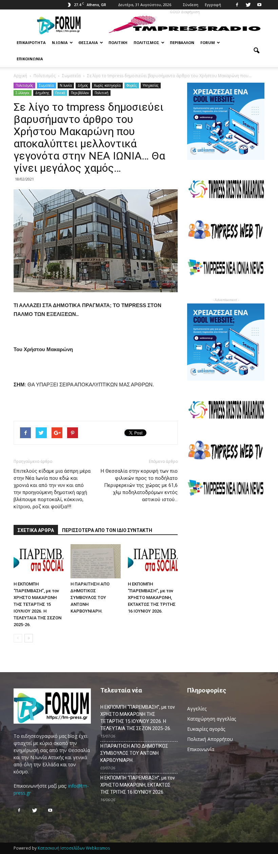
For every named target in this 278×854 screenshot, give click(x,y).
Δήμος (83, 85)
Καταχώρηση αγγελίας (211, 719)
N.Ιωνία (66, 85)
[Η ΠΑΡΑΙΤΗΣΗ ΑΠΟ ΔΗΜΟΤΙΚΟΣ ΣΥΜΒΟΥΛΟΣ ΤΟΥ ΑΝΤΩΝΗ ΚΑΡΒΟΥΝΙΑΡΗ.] (95, 561)
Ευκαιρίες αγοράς (206, 729)
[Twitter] (248, 5)
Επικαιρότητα (31, 42)
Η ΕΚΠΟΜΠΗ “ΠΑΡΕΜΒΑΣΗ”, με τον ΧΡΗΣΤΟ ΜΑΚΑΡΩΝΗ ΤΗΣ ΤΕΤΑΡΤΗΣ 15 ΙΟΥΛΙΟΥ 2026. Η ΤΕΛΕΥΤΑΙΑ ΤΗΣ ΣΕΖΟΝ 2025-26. (37, 604)
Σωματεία (46, 85)
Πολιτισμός (146, 42)
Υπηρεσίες (151, 85)
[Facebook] (237, 5)
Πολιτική (117, 42)
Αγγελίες (196, 708)
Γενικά (60, 92)
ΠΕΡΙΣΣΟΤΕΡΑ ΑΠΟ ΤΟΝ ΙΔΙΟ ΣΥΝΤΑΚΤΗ (107, 530)
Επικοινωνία (30, 58)
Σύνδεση (190, 4)
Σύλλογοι (22, 92)
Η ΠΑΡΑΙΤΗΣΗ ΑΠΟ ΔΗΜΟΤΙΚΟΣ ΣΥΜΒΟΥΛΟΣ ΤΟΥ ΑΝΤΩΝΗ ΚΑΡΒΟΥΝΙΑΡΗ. (90, 597)
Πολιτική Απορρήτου (210, 739)
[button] (256, 51)
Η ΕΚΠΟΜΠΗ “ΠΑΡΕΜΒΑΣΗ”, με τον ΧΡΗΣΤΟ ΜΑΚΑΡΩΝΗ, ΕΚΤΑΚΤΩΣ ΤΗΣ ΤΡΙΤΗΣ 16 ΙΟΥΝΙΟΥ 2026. (152, 597)
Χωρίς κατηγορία (107, 85)
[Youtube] (259, 5)
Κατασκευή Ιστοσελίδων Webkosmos (74, 848)
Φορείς (131, 85)
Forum (207, 42)
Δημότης (42, 92)
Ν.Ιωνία (60, 42)
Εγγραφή (213, 4)
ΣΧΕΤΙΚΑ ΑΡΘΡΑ (36, 530)
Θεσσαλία (88, 42)
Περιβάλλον (182, 42)
